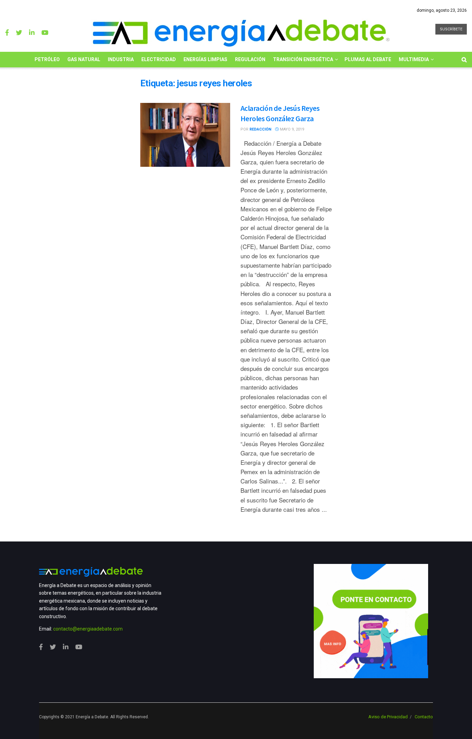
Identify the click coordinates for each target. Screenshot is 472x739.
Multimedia (414, 59)
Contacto (424, 716)
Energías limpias (205, 59)
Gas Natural (83, 59)
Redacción (260, 129)
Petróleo (47, 59)
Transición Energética (303, 59)
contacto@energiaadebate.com (88, 629)
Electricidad (158, 59)
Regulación (250, 59)
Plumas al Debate (367, 59)
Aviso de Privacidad (388, 716)
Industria (121, 59)
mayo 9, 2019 (291, 129)
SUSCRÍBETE (451, 29)
